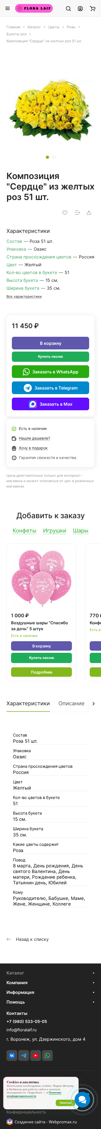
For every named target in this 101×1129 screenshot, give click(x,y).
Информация (20, 992)
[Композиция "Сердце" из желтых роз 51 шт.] (50, 110)
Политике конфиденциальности (34, 1094)
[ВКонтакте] (11, 1055)
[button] (47, 157)
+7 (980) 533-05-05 (26, 1021)
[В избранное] (65, 212)
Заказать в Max (56, 404)
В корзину (50, 343)
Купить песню (50, 356)
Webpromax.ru (63, 1121)
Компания (16, 982)
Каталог (15, 973)
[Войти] (80, 8)
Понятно (65, 1102)
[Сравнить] (77, 212)
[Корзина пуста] (92, 8)
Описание (71, 703)
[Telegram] (23, 1055)
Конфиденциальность (26, 1112)
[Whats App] (47, 1055)
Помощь (15, 1002)
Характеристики (28, 703)
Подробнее (41, 672)
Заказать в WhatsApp (55, 371)
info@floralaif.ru (21, 1029)
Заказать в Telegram (56, 388)
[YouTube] (35, 1055)
